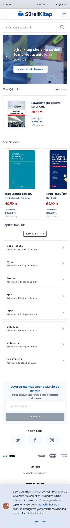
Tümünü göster (33, 233)
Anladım (40, 521)
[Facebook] (35, 440)
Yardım (7, 4)
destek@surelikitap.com (35, 473)
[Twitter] (18, 440)
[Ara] (62, 27)
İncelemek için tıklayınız (30, 69)
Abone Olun (35, 416)
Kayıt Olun (61, 4)
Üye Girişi (42, 4)
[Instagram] (52, 440)
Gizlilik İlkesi (48, 504)
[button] (6, 54)
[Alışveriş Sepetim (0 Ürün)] (64, 14)
